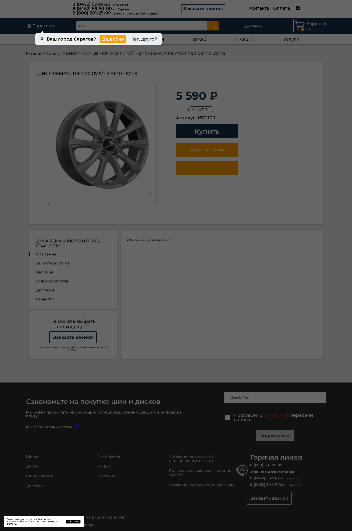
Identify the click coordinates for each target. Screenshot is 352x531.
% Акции (245, 39)
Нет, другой (143, 39)
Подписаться (275, 435)
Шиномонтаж (39, 476)
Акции (104, 466)
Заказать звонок (203, 8)
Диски (32, 466)
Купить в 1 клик (207, 149)
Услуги (291, 39)
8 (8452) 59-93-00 (92, 8)
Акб (202, 39)
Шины (32, 456)
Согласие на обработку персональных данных (192, 458)
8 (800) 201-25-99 (91, 13)
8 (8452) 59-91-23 (91, 4)
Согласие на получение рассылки (202, 485)
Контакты (259, 8)
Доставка (252, 26)
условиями (276, 415)
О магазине (109, 456)
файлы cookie (42, 519)
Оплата (281, 8)
